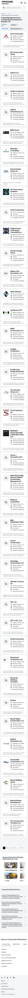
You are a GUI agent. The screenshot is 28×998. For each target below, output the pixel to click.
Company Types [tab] (6, 944)
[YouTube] (13, 977)
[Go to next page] (24, 848)
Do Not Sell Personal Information (7, 989)
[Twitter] (7, 977)
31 (21, 848)
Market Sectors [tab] (16, 944)
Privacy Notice (4, 983)
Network (5, 4)
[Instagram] (10, 977)
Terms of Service (4, 986)
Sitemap (3, 991)
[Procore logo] (7, 2)
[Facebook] (4, 977)
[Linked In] (1, 977)
